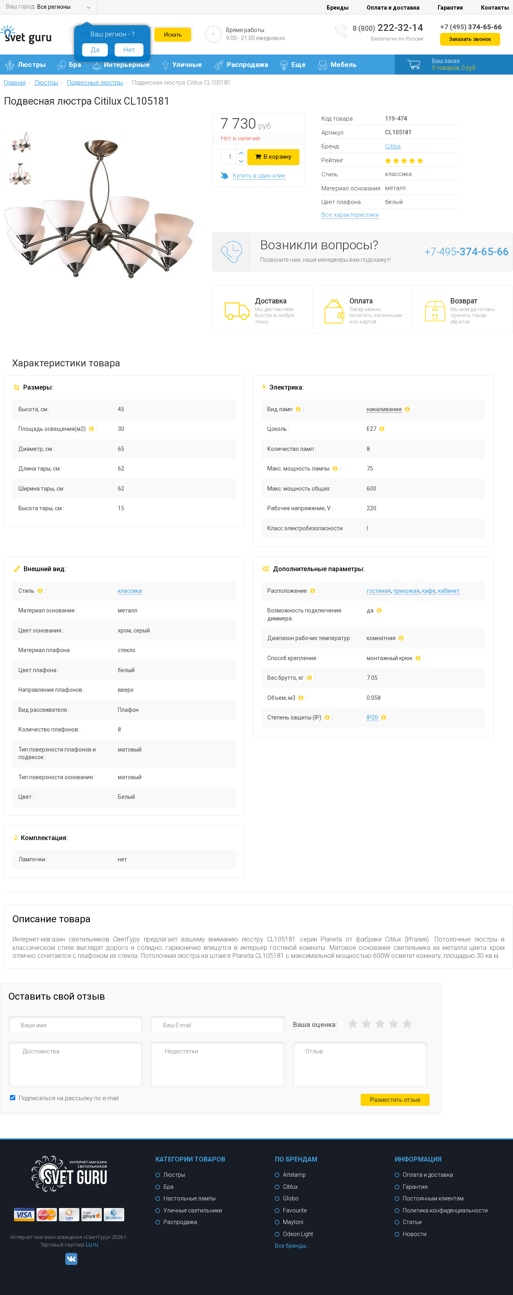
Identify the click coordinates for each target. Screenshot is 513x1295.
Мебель (344, 65)
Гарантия (450, 7)
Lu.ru (92, 1244)
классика (130, 591)
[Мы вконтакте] (69, 1263)
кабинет (449, 591)
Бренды (338, 7)
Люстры (32, 65)
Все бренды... (292, 1245)
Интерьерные (127, 65)
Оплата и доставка (393, 7)
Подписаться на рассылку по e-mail (69, 1098)
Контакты (495, 7)
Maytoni (293, 1222)
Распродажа (247, 65)
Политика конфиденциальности (445, 1210)
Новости (414, 1234)
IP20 (372, 717)
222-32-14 (388, 27)
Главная (15, 83)
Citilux (393, 146)
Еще (298, 65)
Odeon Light (298, 1234)
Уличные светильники (193, 1210)
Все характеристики (350, 214)
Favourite (295, 1210)
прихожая (406, 591)
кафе (429, 591)
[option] (20, 144)
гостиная (379, 591)
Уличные (187, 65)
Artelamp (294, 1175)
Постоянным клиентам (433, 1198)
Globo (291, 1198)
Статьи (412, 1222)
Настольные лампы (190, 1198)
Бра (75, 65)
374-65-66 (471, 27)
